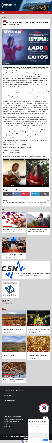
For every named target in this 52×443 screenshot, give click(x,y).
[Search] (49, 12)
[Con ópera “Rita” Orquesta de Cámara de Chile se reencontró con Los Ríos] (14, 245)
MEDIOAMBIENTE (45, 350)
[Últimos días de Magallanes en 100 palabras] (14, 370)
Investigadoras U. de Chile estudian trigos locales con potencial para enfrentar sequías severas (13, 330)
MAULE (10, 324)
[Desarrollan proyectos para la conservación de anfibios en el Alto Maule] (14, 344)
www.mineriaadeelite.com (10, 400)
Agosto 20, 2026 (36, 332)
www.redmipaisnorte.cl (9, 397)
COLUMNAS (5, 226)
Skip (41, 440)
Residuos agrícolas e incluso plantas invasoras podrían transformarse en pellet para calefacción (37, 355)
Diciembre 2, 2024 (12, 257)
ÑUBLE (13, 324)
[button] (3, 12)
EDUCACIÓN (11, 250)
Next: (38, 202)
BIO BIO (29, 350)
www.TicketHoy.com (20, 84)
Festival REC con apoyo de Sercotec (12, 229)
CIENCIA (33, 350)
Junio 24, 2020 (12, 27)
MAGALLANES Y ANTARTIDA (38, 226)
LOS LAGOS (16, 250)
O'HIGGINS (18, 324)
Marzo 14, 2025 (11, 231)
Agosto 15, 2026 (12, 381)
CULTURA (30, 226)
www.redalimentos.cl (12, 137)
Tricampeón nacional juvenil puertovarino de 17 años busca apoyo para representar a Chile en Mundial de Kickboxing (38, 330)
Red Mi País (6, 27)
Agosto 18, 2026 (36, 358)
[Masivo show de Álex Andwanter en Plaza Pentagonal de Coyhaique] (38, 220)
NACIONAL (11, 350)
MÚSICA (10, 226)
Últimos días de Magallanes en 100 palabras (13, 379)
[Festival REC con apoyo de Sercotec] (14, 220)
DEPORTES (35, 324)
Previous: (14, 202)
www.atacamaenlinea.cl (9, 393)
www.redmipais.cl (8, 395)
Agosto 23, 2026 (12, 332)
